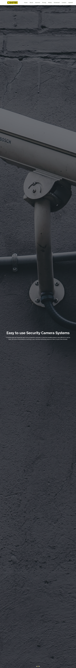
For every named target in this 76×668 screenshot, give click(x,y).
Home (25, 2)
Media (50, 2)
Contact (64, 2)
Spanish (70, 2)
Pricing (44, 2)
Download (57, 2)
